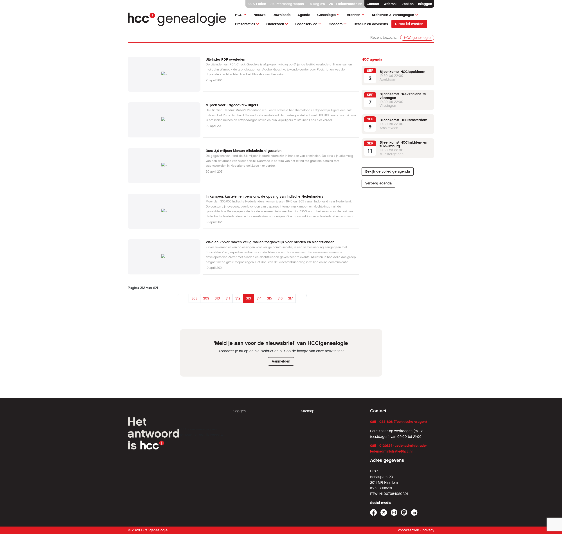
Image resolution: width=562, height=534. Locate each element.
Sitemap (307, 411)
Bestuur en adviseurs (371, 24)
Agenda (303, 15)
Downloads (281, 15)
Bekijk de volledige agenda (387, 171)
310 (217, 298)
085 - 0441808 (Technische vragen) (398, 422)
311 (227, 298)
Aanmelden (281, 361)
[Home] (177, 19)
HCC (238, 15)
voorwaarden (408, 530)
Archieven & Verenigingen (393, 15)
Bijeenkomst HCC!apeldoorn (402, 72)
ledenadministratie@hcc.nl (391, 451)
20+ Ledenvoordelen (345, 4)
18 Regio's (316, 4)
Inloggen (425, 4)
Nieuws (259, 15)
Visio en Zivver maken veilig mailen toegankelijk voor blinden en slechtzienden (270, 242)
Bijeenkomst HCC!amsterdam (403, 120)
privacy (428, 530)
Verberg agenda (378, 183)
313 (248, 298)
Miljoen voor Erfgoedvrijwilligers (232, 105)
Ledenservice (306, 24)
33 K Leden (257, 4)
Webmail (390, 4)
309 (206, 298)
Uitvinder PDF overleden (225, 59)
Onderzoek (275, 24)
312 (237, 298)
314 (258, 298)
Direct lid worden (409, 24)
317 (290, 298)
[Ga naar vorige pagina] (186, 295)
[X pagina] (383, 512)
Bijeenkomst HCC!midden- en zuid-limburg (403, 144)
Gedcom (335, 24)
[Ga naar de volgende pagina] (298, 295)
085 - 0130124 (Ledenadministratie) (398, 446)
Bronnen (353, 15)
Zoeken (408, 4)
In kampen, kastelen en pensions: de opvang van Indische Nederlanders (264, 196)
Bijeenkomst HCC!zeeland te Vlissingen (403, 96)
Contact (373, 4)
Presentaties (245, 24)
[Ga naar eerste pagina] (180, 295)
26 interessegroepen (287, 4)
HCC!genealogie (417, 38)
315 (269, 298)
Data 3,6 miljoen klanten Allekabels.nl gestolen (243, 151)
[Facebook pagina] (373, 512)
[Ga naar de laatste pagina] (304, 295)
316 (280, 298)
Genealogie (326, 15)
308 (194, 298)
